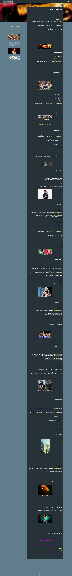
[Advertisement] (45, 566)
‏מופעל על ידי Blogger (35, 574)
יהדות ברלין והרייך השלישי (55, 22)
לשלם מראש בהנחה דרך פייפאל (50, 230)
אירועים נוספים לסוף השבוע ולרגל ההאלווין (45, 40)
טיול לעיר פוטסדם (58, 135)
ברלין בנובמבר (60, 548)
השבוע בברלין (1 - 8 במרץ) (17, 40)
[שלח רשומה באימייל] (61, 547)
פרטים (40, 186)
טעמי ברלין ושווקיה (56, 61)
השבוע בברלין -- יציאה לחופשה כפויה (15, 26)
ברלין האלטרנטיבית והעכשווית (55, 137)
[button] (61, 12)
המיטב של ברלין (56, 25)
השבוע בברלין (64, 1)
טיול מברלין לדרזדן (58, 21)
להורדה (39, 540)
